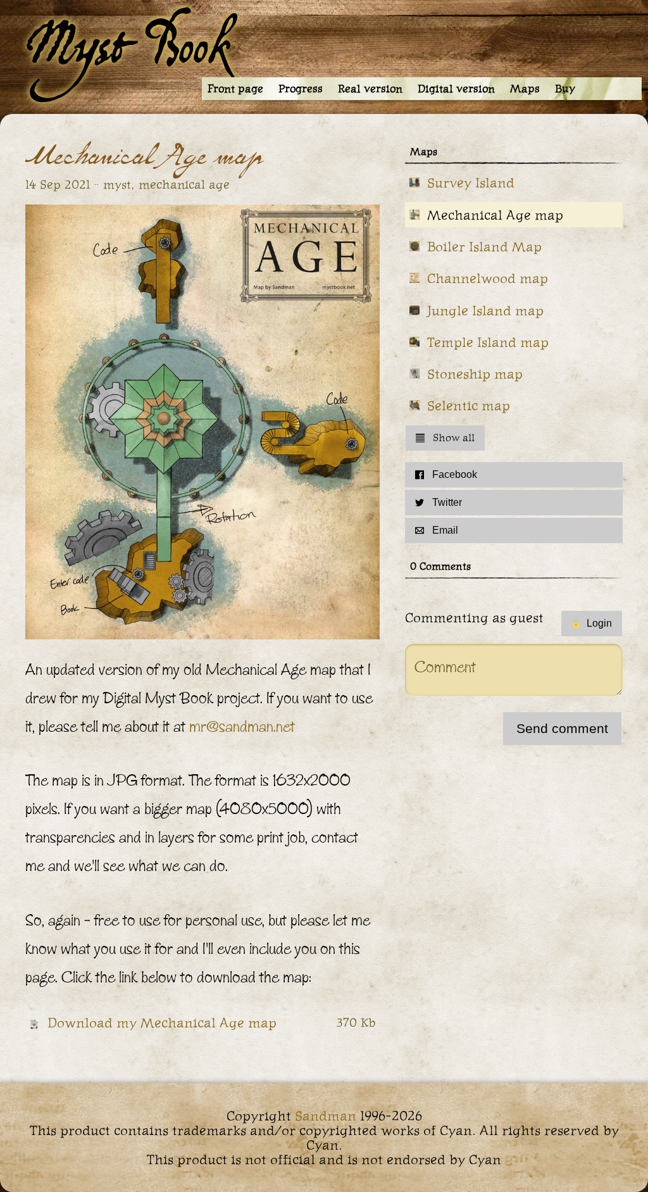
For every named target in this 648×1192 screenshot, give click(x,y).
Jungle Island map (485, 310)
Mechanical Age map (495, 215)
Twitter (447, 502)
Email (445, 530)
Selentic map (468, 405)
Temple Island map (488, 342)
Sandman (325, 1116)
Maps (525, 88)
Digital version (456, 88)
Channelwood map (487, 278)
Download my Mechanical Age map (162, 1023)
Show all (454, 438)
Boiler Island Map (484, 246)
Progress (300, 88)
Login (599, 623)
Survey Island (470, 183)
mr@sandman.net (242, 726)
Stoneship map (475, 374)
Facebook (454, 474)
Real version (370, 88)
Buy (565, 88)
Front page (235, 88)
